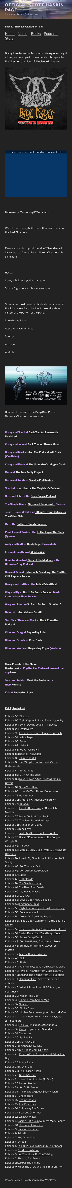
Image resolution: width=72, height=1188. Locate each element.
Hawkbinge (34, 544)
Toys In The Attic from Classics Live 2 (41, 970)
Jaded (22, 874)
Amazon (10, 344)
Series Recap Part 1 (30, 937)
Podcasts (51, 34)
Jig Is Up (24, 803)
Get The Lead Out (29, 866)
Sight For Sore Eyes (30, 824)
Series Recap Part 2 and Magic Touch (40, 933)
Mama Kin (25, 1033)
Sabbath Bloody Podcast (32, 524)
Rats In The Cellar (28, 1129)
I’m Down (24, 845)
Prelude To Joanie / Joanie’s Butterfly (40, 733)
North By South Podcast (38, 592)
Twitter (24, 212)
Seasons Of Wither (30, 1112)
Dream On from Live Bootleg (36, 916)
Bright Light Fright (30, 945)
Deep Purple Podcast (43, 496)
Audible (9, 352)
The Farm (24, 820)
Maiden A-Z (37, 552)
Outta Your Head (28, 787)
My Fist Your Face (29, 891)
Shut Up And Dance (29, 1158)
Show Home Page (15, 320)
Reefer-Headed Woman (33, 954)
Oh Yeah (22, 1141)
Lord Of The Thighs (28, 1162)
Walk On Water (27, 1116)
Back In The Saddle (30, 753)
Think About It (27, 758)
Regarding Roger (38, 648)
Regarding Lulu (36, 632)
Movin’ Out (25, 1066)
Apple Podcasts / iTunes (19, 328)
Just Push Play (27, 1104)
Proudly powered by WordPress (39, 1179)
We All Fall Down (29, 749)
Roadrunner (26, 795)
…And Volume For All (29, 612)
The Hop (24, 716)
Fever (22, 741)
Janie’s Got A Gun (28, 1120)
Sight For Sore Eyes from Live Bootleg (42, 908)
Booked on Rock (23, 692)
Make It (23, 745)
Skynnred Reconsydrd (41, 504)
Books (36, 34)
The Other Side (26, 1137)
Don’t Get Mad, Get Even (33, 870)
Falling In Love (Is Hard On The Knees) (40, 1145)
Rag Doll (24, 1024)
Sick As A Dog (27, 1041)
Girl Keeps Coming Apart (33, 1049)
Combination (27, 941)
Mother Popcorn (29, 1012)
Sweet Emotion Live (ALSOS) (36, 1079)
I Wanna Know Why (30, 1045)
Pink (22, 958)
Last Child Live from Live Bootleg (38, 833)
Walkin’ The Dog (29, 995)
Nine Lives (25, 828)
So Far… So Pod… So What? (44, 604)
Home (10, 34)
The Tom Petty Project (29, 472)
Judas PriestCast (46, 584)
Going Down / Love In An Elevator (38, 724)
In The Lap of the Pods (50, 532)
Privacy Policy (12, 1179)
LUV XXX (24, 895)
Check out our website (29, 416)
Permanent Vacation (31, 1125)
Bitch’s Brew (26, 1008)
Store (9, 38)
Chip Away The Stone (31, 1108)
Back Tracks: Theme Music (43, 444)
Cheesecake (26, 1095)
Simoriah (24, 799)
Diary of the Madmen (40, 560)
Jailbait (22, 1133)
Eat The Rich (26, 1037)
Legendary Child (29, 903)
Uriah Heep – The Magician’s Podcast (38, 488)
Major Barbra (26, 1062)
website (16, 684)
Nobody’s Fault (27, 1075)
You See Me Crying (30, 883)
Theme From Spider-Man (34, 1000)
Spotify (9, 336)
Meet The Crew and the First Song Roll (40, 1166)
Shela (22, 962)
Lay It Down (26, 728)
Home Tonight (27, 816)
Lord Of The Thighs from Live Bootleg (41, 974)
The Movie (25, 1091)
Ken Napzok (12, 668)
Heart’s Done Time (30, 808)
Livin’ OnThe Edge (30, 774)
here (24, 232)
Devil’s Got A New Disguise (35, 899)
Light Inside (26, 879)
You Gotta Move (28, 1087)
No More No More (28, 1150)
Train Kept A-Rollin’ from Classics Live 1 (42, 929)
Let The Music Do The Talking (35, 1154)
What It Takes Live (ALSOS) (35, 987)
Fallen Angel (26, 737)
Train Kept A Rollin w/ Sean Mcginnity (41, 720)
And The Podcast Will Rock (44, 452)
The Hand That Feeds (31, 887)
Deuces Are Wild (29, 912)
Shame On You (27, 1100)
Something (26, 770)
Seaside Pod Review (41, 480)
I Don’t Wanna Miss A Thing (35, 1016)
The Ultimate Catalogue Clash (47, 464)
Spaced (23, 1004)
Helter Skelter (27, 1083)
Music (22, 34)
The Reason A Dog (30, 1070)
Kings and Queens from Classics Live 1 (42, 966)
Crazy (22, 1029)
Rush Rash (35, 640)
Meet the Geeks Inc (38, 680)
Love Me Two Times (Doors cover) (39, 791)
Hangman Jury (27, 979)
